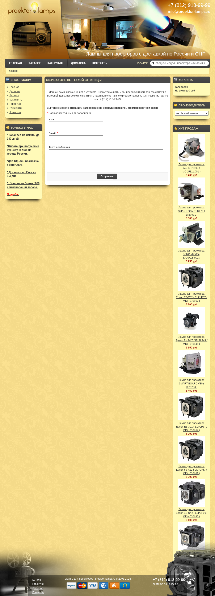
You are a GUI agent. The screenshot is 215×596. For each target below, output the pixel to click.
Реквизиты (15, 108)
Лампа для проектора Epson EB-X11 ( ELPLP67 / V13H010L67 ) (191, 427)
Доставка (78, 63)
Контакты (100, 63)
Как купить (55, 63)
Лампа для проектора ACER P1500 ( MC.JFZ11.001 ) (191, 168)
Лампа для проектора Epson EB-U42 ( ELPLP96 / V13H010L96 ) (191, 513)
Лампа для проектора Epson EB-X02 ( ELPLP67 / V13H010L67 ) (191, 297)
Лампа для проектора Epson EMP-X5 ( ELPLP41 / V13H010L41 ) (191, 340)
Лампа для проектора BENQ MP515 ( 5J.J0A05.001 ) (191, 254)
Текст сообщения (59, 147)
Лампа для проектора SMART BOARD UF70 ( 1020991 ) (191, 211)
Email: (53, 133)
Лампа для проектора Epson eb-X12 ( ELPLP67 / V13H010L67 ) (191, 470)
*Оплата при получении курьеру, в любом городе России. (23, 149)
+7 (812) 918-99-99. (109, 99)
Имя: (52, 119)
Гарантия (15, 103)
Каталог (35, 63)
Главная (15, 63)
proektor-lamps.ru (105, 578)
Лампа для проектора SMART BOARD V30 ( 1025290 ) (191, 384)
